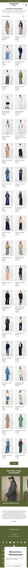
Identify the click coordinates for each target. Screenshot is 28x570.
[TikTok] (6, 542)
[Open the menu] (2, 4)
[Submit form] (24, 563)
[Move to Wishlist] (11, 21)
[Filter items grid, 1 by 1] (26, 16)
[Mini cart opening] (27, 4)
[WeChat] (25, 542)
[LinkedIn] (14, 546)
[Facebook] (10, 542)
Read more (14, 521)
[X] (21, 542)
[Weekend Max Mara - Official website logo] (14, 4)
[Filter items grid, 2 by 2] (23, 16)
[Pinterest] (17, 542)
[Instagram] (3, 542)
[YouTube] (14, 542)
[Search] (23, 4)
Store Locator (15, 529)
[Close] (24, 549)
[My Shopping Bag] (25, 4)
